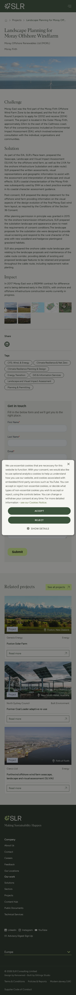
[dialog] (38, 497)
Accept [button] (39, 511)
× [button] (68, 464)
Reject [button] (39, 520)
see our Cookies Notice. (34, 502)
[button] (38, 528)
